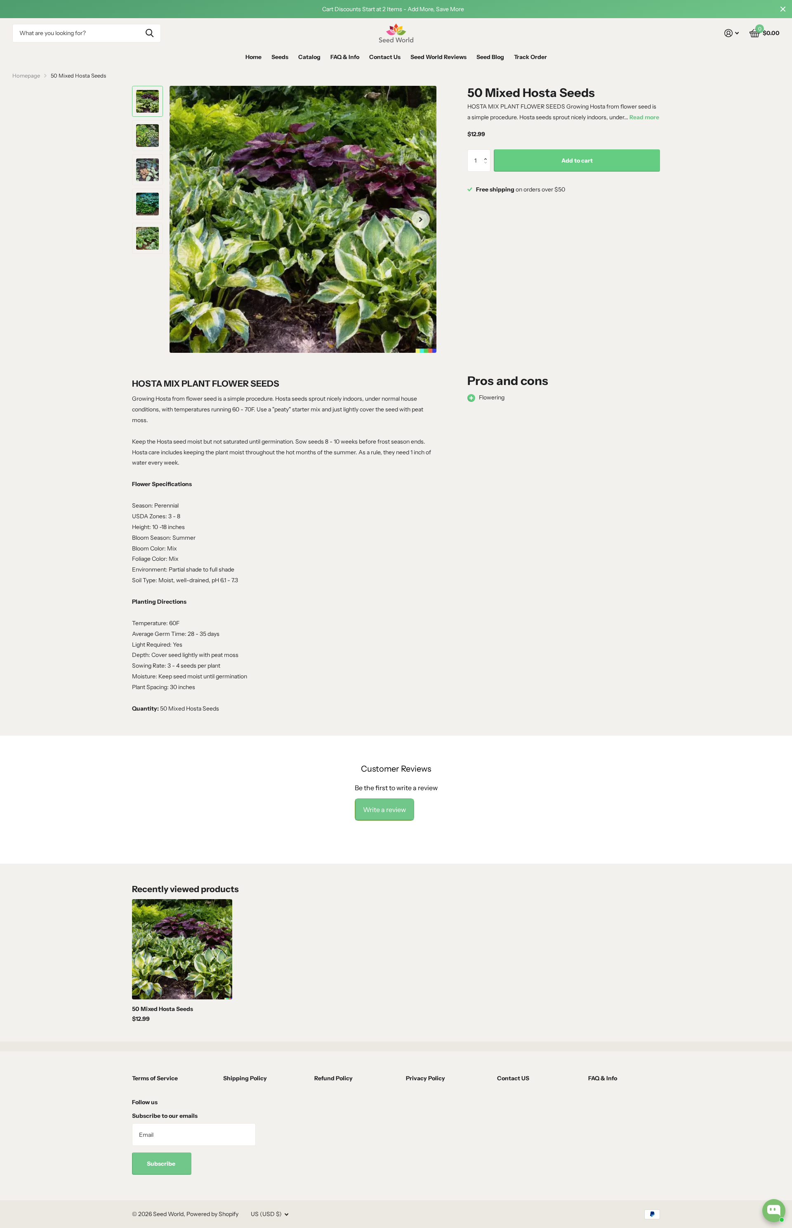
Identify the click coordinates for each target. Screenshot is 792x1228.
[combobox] (86, 33)
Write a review (384, 809)
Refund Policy (333, 1078)
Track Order (530, 57)
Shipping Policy (245, 1078)
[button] (487, 153)
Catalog (309, 57)
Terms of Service (155, 1078)
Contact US (513, 1078)
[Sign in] (731, 33)
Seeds (279, 57)
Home (253, 57)
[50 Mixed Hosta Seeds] (182, 949)
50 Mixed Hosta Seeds (162, 1009)
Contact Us (385, 57)
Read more (644, 117)
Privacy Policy (425, 1078)
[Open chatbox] (773, 1210)
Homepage (26, 75)
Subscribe (162, 1163)
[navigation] (147, 101)
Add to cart (577, 160)
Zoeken (149, 33)
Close (783, 9)
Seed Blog (490, 57)
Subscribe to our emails (165, 1115)
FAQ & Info (344, 57)
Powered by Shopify (212, 1214)
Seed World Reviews (438, 57)
